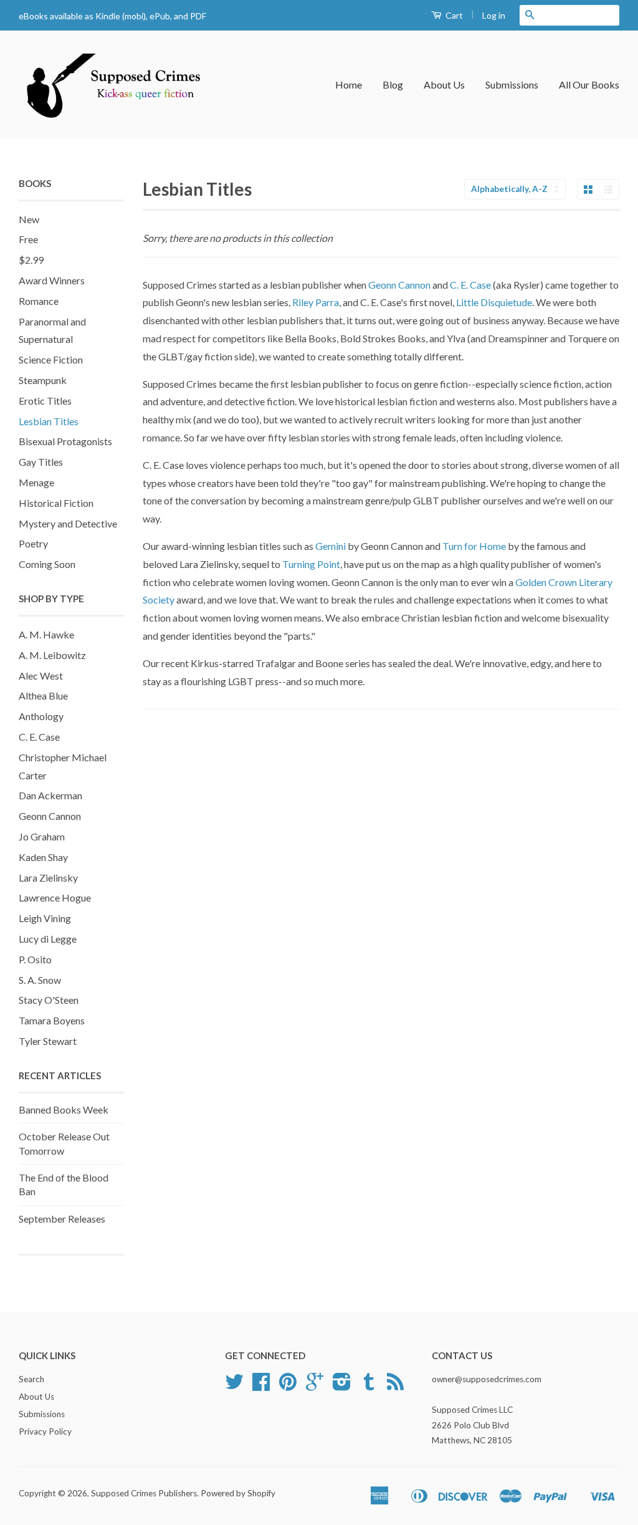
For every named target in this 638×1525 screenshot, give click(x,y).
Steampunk (43, 380)
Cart (453, 15)
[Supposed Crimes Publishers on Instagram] (341, 1386)
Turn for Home (474, 546)
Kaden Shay (43, 857)
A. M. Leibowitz (52, 655)
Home (348, 84)
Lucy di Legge (48, 939)
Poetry (33, 543)
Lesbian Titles (49, 421)
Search (31, 1379)
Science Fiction (51, 359)
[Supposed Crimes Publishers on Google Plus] (314, 1386)
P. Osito (35, 959)
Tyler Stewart (48, 1041)
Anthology (41, 716)
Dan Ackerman (50, 795)
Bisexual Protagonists (65, 441)
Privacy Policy (45, 1431)
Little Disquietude (494, 302)
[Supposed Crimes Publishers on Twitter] (234, 1386)
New (29, 219)
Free (28, 239)
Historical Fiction (56, 503)
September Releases (62, 1218)
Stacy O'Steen (49, 1000)
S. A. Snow (40, 980)
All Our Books (589, 84)
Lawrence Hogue (55, 897)
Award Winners (52, 280)
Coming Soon (47, 564)
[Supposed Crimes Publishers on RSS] (395, 1386)
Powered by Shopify (238, 1493)
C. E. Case (39, 737)
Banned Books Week (63, 1109)
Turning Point (311, 564)
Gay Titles (41, 462)
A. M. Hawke (46, 634)
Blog (393, 84)
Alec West (41, 675)
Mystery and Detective (68, 523)
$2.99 (31, 260)
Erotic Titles (45, 401)
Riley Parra (315, 302)
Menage (36, 482)
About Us (444, 84)
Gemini (331, 546)
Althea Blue (43, 695)
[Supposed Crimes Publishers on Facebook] (261, 1386)
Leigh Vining (45, 918)
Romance (39, 301)
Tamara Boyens (52, 1020)
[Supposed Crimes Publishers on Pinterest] (288, 1386)
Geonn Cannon (50, 816)
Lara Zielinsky (48, 877)
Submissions (511, 84)
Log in (493, 15)
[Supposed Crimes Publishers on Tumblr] (368, 1386)
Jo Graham (42, 836)
